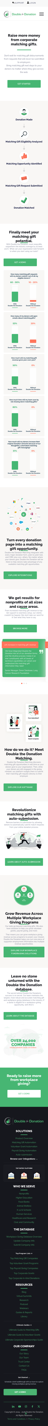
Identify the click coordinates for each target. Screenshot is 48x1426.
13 (11, 523)
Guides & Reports (24, 1312)
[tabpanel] (24, 659)
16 (15, 512)
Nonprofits (24, 1193)
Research (24, 1300)
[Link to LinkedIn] (13, 1406)
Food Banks (24, 1202)
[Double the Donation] (20, 14)
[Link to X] (39, 1406)
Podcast (24, 1304)
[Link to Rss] (26, 1413)
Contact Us (24, 1366)
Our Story (24, 1353)
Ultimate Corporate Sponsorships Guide (24, 1340)
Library (24, 1316)
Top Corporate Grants (24, 1273)
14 (32, 514)
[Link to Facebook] (32, 1406)
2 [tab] (24, 683)
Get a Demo (20, 1392)
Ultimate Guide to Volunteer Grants (24, 1335)
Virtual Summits (24, 1296)
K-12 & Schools (24, 1210)
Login (32, 3)
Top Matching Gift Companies (24, 1258)
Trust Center (24, 1362)
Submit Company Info (24, 1245)
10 (9, 508)
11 (21, 506)
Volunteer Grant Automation (24, 1146)
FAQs (24, 1370)
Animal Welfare (24, 1206)
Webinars (24, 1308)
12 (27, 529)
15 (21, 499)
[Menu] (40, 14)
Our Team (24, 1357)
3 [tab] (26, 683)
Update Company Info (24, 1241)
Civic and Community (24, 1222)
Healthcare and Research (24, 1218)
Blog (24, 1292)
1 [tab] (21, 683)
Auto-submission (24, 1154)
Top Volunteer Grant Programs (24, 1263)
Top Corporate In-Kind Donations (24, 1278)
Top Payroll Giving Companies (24, 1268)
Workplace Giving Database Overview (24, 1237)
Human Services (24, 1214)
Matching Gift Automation (24, 1142)
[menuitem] (18, 2)
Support (19, 3)
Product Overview (24, 1138)
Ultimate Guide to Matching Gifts (24, 1330)
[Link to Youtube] (20, 1406)
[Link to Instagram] (26, 1406)
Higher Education (24, 1198)
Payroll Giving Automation (24, 1150)
